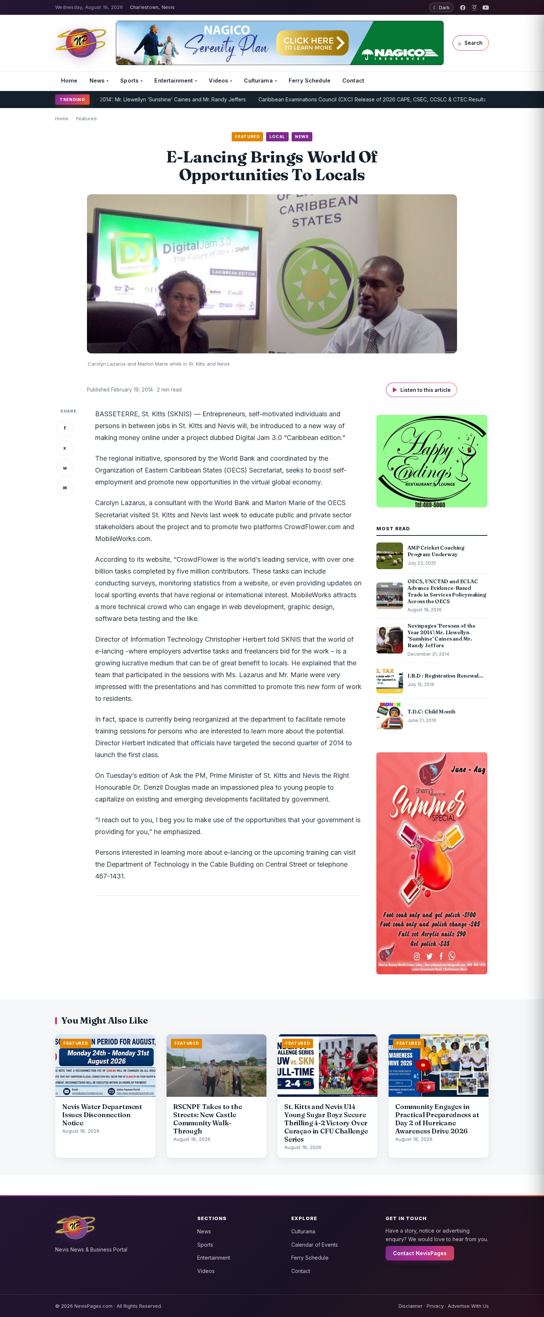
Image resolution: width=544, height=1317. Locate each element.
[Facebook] (463, 7)
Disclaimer (411, 1306)
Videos (218, 80)
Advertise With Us (468, 1306)
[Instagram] (474, 7)
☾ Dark (441, 7)
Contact (353, 80)
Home (69, 80)
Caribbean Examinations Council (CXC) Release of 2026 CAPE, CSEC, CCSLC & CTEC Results (334, 99)
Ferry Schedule (309, 80)
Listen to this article (421, 389)
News (97, 80)
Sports (129, 80)
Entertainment (173, 80)
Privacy (435, 1306)
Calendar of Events (314, 1245)
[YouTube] (486, 7)
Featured (86, 118)
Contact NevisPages (420, 1253)
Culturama (258, 80)
